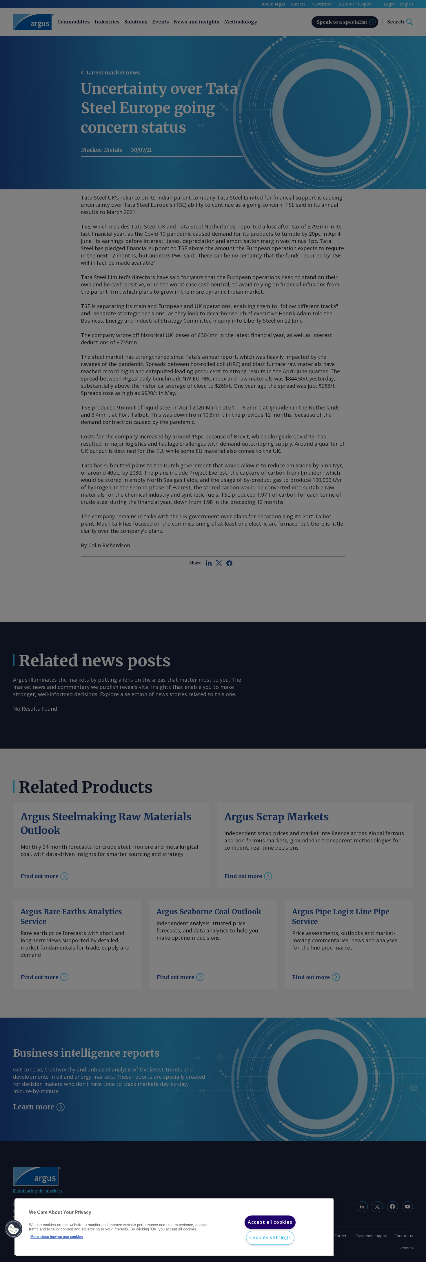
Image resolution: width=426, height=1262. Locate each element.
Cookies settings (270, 1237)
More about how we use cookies (56, 1237)
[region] (174, 1227)
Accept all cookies (270, 1222)
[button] (13, 1229)
